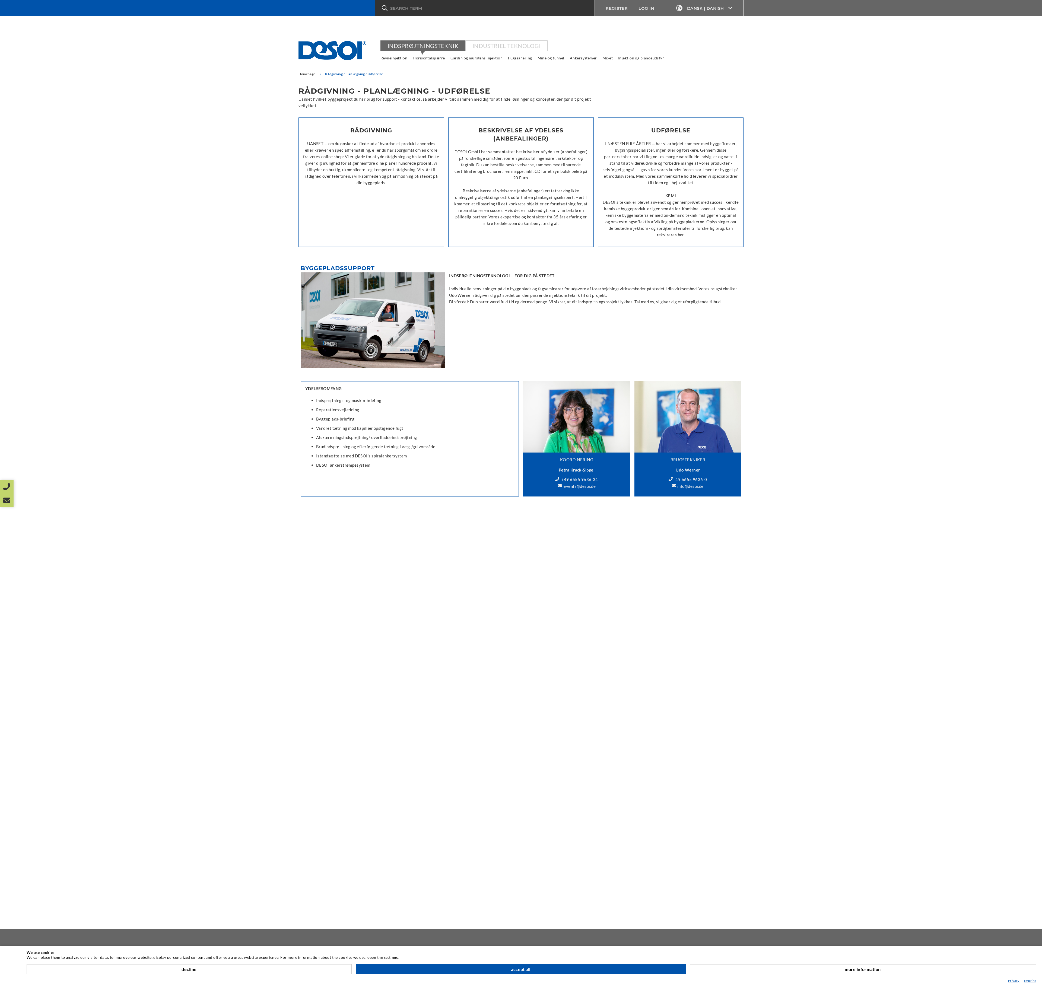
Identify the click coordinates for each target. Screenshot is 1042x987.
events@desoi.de (580, 486)
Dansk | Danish (705, 8)
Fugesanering (520, 58)
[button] (485, 8)
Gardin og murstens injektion (476, 58)
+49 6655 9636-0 (690, 479)
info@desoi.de (690, 486)
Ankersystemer (583, 58)
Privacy (1013, 981)
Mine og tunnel (551, 58)
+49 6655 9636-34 (579, 479)
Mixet (607, 58)
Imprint (1030, 981)
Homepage (306, 74)
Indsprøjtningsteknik (422, 45)
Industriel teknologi (506, 45)
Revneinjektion (393, 58)
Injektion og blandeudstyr (641, 58)
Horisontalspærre (429, 58)
